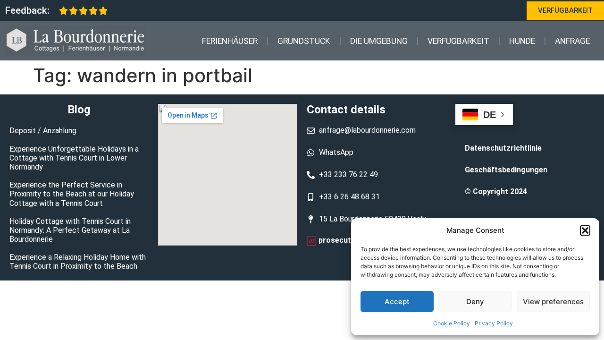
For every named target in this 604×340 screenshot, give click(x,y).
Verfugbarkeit (458, 41)
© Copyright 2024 (496, 191)
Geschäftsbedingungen (506, 169)
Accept (397, 301)
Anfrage (572, 41)
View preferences (553, 301)
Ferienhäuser (230, 41)
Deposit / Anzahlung (42, 130)
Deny (475, 301)
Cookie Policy (451, 323)
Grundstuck (303, 41)
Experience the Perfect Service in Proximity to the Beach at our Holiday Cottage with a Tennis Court (71, 193)
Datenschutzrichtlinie (503, 148)
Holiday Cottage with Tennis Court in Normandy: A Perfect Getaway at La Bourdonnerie (70, 230)
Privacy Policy (494, 323)
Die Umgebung (379, 41)
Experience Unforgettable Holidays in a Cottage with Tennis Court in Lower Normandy (74, 157)
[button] (585, 230)
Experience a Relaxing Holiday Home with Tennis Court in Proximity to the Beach (77, 262)
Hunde (522, 41)
